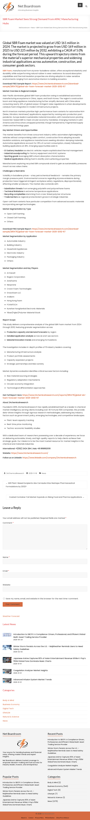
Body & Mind (8, 700)
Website (6, 584)
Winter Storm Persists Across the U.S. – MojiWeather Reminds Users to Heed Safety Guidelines (65, 750)
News (44, 473)
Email (6, 571)
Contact (30, 818)
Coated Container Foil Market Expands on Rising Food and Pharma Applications (46, 497)
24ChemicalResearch (15, 473)
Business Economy (11, 704)
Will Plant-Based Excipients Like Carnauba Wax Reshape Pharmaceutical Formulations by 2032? (40, 485)
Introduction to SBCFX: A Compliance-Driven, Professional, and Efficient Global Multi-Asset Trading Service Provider (66, 742)
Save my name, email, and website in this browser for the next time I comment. (42, 598)
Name (6, 557)
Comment (8, 523)
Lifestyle (6, 712)
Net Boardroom (29, 6)
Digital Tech (8, 708)
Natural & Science (11, 716)
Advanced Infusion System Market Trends (32, 679)
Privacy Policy (39, 818)
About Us (24, 818)
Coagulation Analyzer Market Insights (30, 670)
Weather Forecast (11, 616)
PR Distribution (49, 818)
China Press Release (62, 818)
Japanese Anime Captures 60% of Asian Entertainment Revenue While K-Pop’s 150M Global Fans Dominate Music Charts (49, 659)
